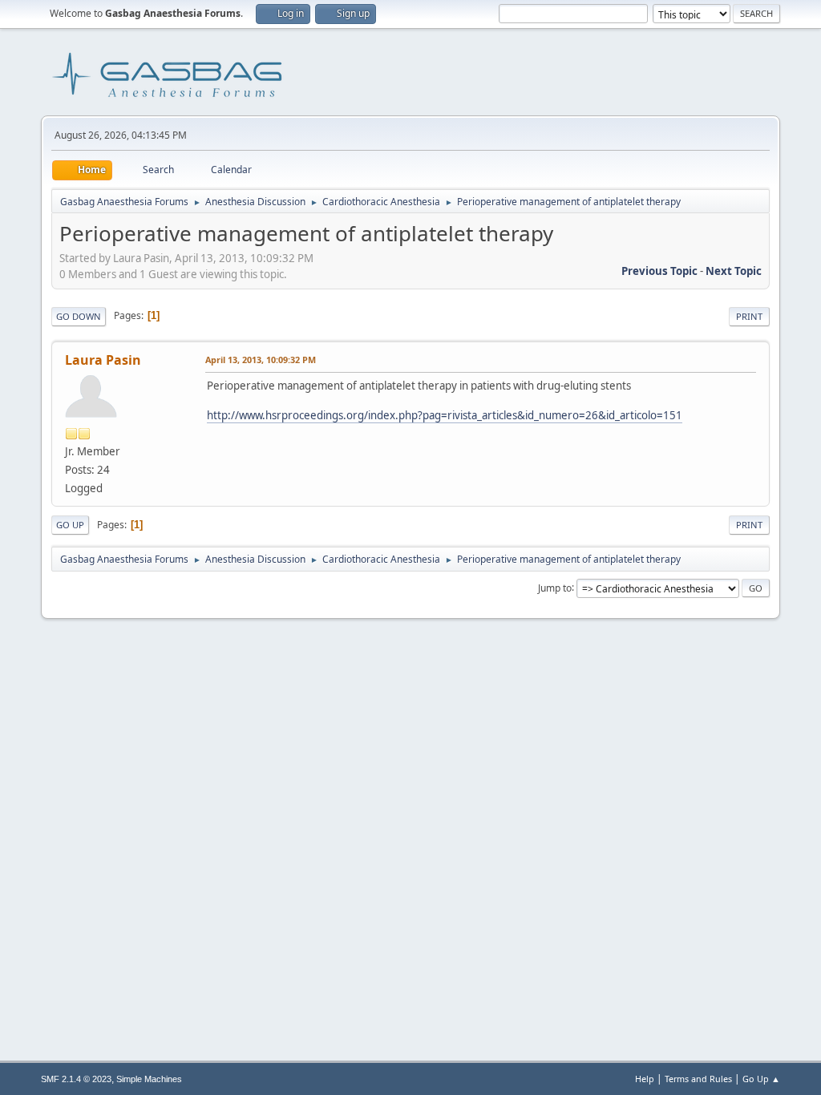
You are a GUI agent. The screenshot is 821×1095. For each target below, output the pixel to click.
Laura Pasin (103, 360)
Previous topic (659, 271)
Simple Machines (149, 1079)
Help (644, 1079)
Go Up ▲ (761, 1079)
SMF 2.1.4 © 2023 (76, 1079)
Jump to (555, 587)
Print (749, 316)
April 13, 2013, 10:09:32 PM (260, 360)
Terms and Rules (698, 1079)
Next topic (734, 271)
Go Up (70, 525)
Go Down (78, 316)
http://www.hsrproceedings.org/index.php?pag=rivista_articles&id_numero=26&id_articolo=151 (444, 415)
